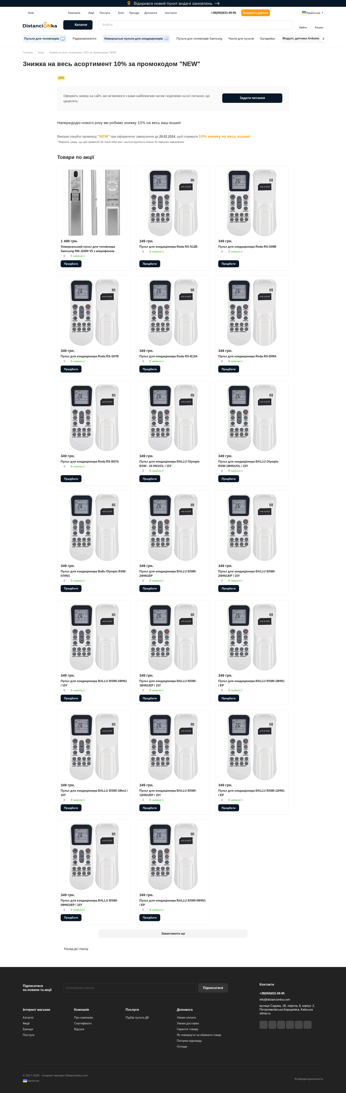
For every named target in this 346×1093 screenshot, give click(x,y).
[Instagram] (272, 1025)
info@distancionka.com (275, 999)
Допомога (185, 1009)
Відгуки (79, 1029)
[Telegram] (281, 1025)
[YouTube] (290, 1025)
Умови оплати (186, 1017)
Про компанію (83, 1017)
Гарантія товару (187, 1029)
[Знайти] (288, 25)
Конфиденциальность (309, 1078)
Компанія (81, 1009)
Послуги (28, 1035)
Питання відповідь (189, 1040)
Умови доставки (188, 1023)
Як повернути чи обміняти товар (199, 1035)
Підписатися (213, 988)
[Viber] (299, 1025)
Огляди (182, 1046)
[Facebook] (264, 1025)
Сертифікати (83, 1023)
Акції (26, 1023)
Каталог (28, 1017)
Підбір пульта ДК (137, 1017)
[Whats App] (308, 1025)
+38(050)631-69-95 (223, 12)
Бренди (28, 1029)
